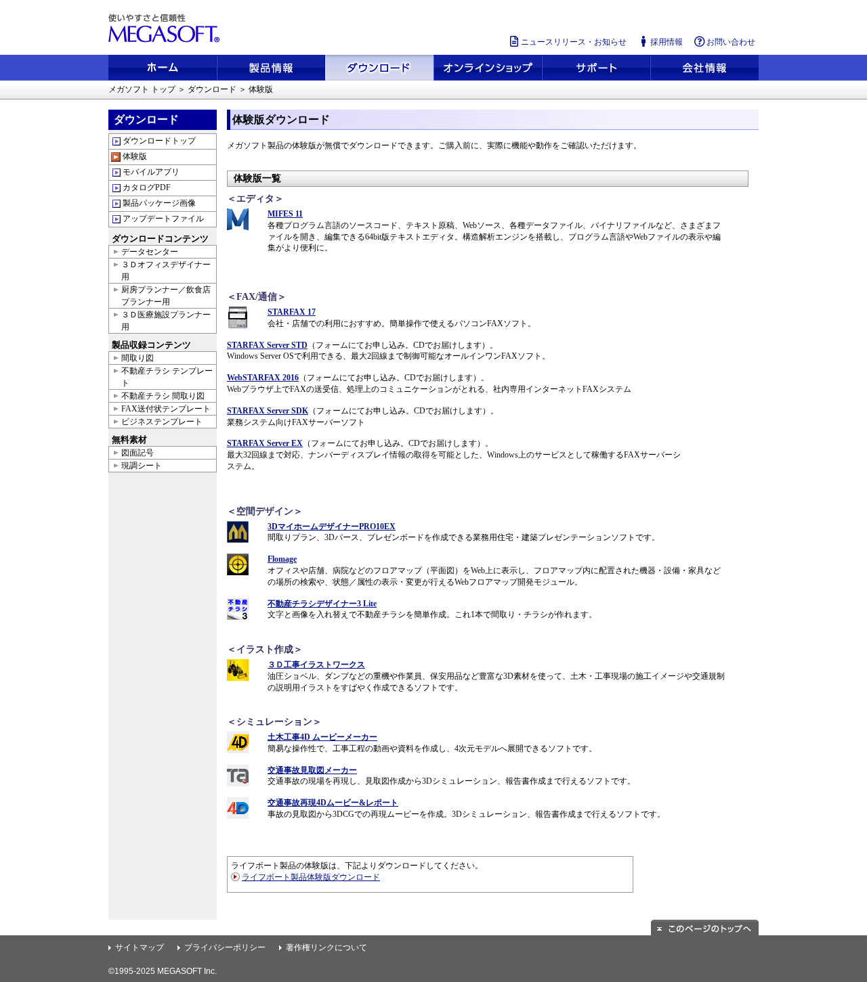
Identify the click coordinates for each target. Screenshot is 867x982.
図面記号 (137, 452)
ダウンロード (212, 89)
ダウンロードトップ (159, 141)
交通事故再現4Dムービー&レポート (333, 802)
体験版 (135, 156)
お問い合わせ (730, 41)
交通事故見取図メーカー (312, 770)
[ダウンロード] (379, 68)
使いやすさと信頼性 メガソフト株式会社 (166, 28)
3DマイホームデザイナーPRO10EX (332, 526)
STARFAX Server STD (267, 345)
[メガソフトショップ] (488, 68)
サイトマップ (139, 947)
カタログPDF (147, 187)
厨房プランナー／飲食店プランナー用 (166, 296)
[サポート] (596, 68)
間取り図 (137, 358)
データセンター (149, 251)
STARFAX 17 (292, 312)
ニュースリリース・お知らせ (574, 41)
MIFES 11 (285, 214)
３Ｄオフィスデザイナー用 (166, 271)
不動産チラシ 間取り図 (163, 396)
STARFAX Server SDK (267, 411)
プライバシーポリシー (225, 947)
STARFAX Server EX (265, 443)
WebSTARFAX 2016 (263, 377)
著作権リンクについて (326, 947)
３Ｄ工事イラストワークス (316, 664)
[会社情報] (704, 68)
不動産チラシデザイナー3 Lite (322, 603)
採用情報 (666, 41)
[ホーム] (162, 68)
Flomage (282, 559)
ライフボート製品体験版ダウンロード (311, 877)
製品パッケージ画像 (159, 203)
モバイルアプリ (151, 172)
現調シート (141, 465)
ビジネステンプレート (162, 421)
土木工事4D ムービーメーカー (322, 737)
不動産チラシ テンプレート (167, 377)
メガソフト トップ (141, 89)
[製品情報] (271, 68)
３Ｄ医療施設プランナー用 (166, 321)
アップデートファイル (163, 218)
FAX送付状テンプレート (166, 409)
